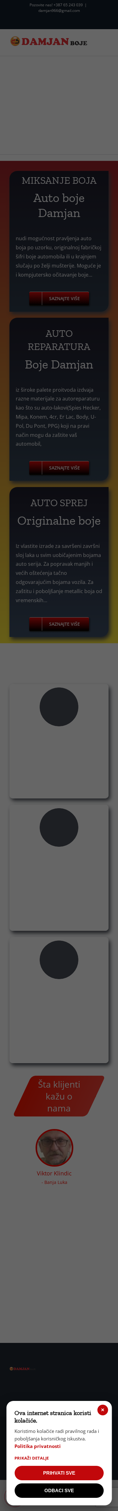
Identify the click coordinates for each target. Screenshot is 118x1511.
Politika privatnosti (37, 1446)
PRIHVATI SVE (59, 1473)
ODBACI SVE (59, 1490)
